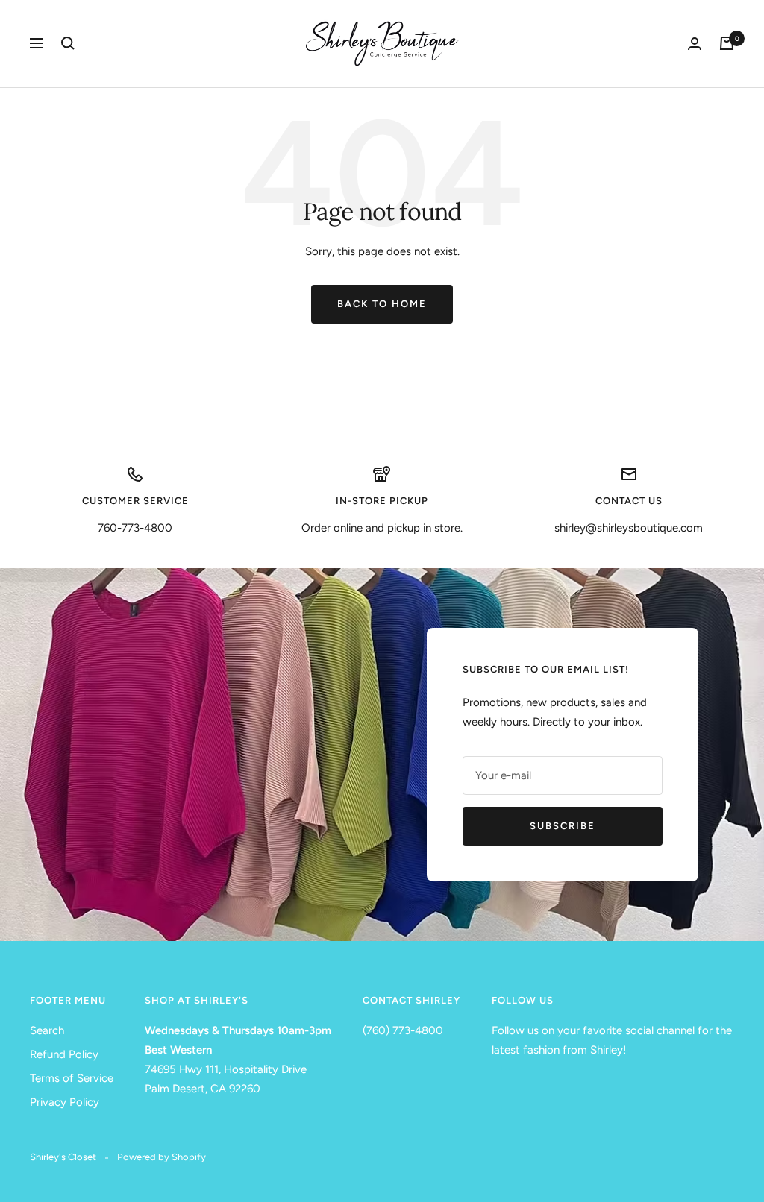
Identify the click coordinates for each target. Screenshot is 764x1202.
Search (47, 1030)
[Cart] (726, 43)
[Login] (694, 43)
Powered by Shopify (161, 1156)
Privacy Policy (64, 1102)
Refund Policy (64, 1054)
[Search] (68, 43)
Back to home (382, 303)
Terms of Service (71, 1078)
